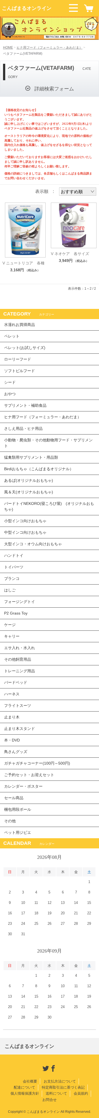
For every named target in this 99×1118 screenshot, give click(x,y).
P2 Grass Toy (16, 613)
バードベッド (15, 682)
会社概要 (30, 1081)
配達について (24, 1087)
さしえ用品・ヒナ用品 (23, 428)
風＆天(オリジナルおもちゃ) (28, 492)
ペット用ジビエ (17, 832)
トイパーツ (13, 567)
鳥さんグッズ (15, 751)
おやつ (10, 394)
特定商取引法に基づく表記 (63, 1087)
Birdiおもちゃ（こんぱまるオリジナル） (38, 469)
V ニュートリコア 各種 (23, 263)
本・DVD (12, 740)
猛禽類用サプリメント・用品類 (31, 457)
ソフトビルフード (19, 371)
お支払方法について (60, 1081)
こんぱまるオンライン (26, 8)
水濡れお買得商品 (19, 324)
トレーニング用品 (19, 671)
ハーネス (12, 694)
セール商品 (13, 798)
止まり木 (12, 717)
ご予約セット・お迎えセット (29, 775)
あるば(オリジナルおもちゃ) (28, 480)
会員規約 (81, 1093)
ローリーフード (17, 359)
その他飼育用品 (17, 659)
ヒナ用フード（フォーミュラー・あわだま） (49, 47)
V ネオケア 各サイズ (70, 253)
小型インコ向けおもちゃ (25, 521)
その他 (10, 821)
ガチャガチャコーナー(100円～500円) (37, 763)
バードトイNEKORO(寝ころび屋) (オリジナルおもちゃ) (49, 506)
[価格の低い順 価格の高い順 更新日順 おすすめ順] (77, 191)
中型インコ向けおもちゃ (25, 532)
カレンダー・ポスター (23, 786)
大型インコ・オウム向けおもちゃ (33, 544)
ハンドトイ (13, 555)
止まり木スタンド (19, 728)
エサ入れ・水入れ (19, 648)
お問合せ (49, 1100)
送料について (56, 1093)
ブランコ (12, 578)
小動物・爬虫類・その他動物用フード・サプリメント (48, 443)
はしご (10, 590)
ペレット (12, 336)
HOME (8, 47)
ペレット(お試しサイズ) (24, 347)
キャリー (12, 636)
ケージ (10, 624)
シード (10, 382)
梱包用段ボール (17, 809)
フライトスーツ (17, 705)
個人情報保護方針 (24, 1093)
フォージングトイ (19, 601)
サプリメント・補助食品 (25, 405)
